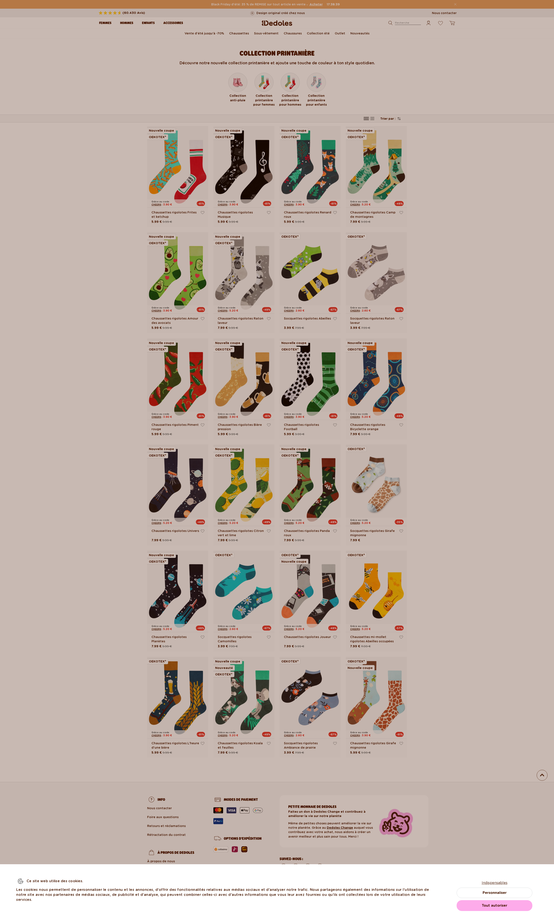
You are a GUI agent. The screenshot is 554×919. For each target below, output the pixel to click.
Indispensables (494, 883)
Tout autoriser (494, 905)
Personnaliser (495, 893)
